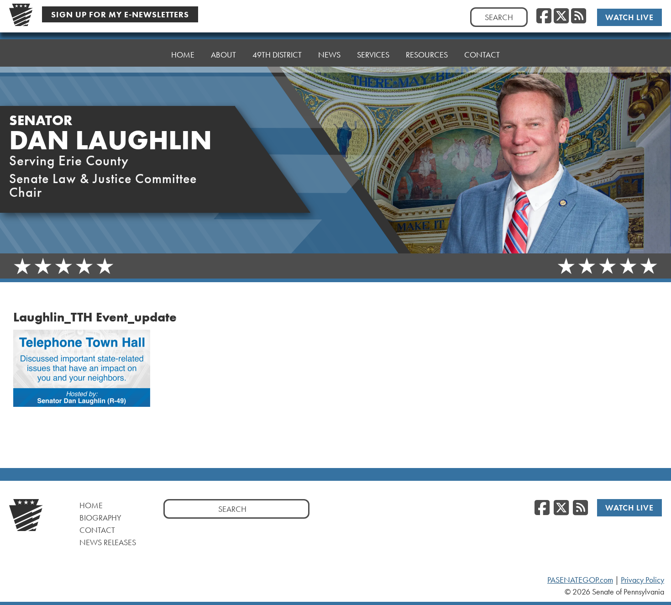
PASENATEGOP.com (580, 580)
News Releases (107, 542)
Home (182, 54)
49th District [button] (277, 54)
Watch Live (629, 17)
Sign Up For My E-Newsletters (120, 14)
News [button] (329, 54)
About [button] (223, 54)
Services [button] (373, 54)
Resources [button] (427, 54)
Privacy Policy (642, 580)
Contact (482, 54)
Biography (100, 517)
